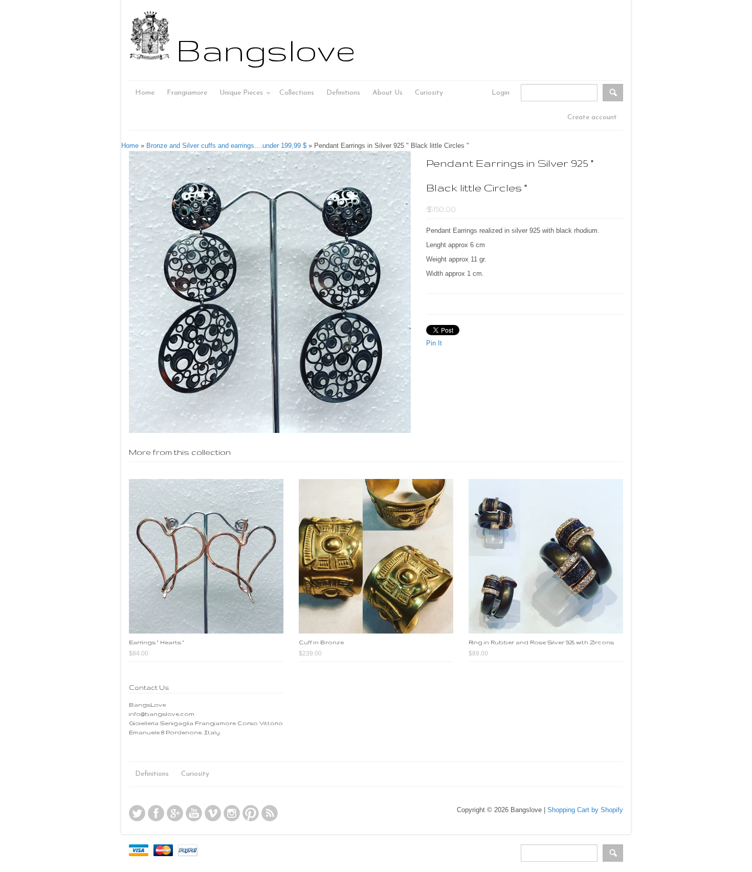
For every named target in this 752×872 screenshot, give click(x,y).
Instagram (232, 813)
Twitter (137, 813)
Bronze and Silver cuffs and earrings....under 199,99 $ (226, 145)
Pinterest (250, 813)
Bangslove (266, 50)
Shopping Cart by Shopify (585, 810)
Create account (592, 117)
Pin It (434, 343)
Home (130, 145)
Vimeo (213, 813)
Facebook (156, 813)
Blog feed (269, 813)
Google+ (175, 813)
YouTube (194, 813)
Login (501, 93)
